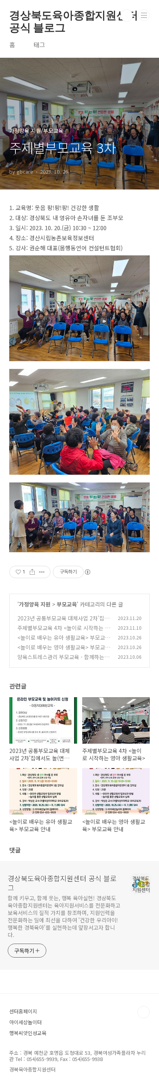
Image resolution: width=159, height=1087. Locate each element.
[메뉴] (144, 15)
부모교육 (67, 604)
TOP (143, 1012)
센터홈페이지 (23, 1011)
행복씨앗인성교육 (27, 1033)
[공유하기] (32, 572)
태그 (39, 44)
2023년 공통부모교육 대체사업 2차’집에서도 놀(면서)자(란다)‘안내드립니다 (63, 622)
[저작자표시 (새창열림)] (87, 572)
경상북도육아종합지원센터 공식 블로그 (73, 15)
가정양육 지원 (35, 604)
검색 (126, 15)
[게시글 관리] (42, 572)
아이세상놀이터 (25, 1022)
